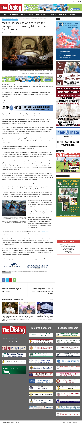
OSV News (5, 32)
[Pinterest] (10, 280)
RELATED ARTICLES (7, 299)
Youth (23, 14)
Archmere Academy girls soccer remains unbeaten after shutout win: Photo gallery (13, 289)
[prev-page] (50, 299)
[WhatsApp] (14, 280)
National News (15, 19)
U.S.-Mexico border (6, 272)
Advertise (72, 14)
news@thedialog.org (12, 338)
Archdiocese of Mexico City (11, 271)
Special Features (41, 14)
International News (9, 18)
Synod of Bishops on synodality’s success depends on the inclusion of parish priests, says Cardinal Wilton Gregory (42, 290)
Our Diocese (14, 14)
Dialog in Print (18, 2)
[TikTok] (76, 2)
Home (4, 14)
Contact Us (75, 422)
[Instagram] (73, 2)
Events (31, 14)
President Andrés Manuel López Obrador (38, 271)
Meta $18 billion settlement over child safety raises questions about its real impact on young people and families (27, 317)
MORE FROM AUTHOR (18, 299)
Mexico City (27, 271)
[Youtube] (81, 2)
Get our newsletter (28, 2)
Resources (62, 14)
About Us (53, 14)
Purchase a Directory (39, 2)
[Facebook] (71, 2)
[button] (79, 15)
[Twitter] (78, 2)
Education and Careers (24, 313)
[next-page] (52, 299)
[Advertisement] (68, 228)
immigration (20, 271)
